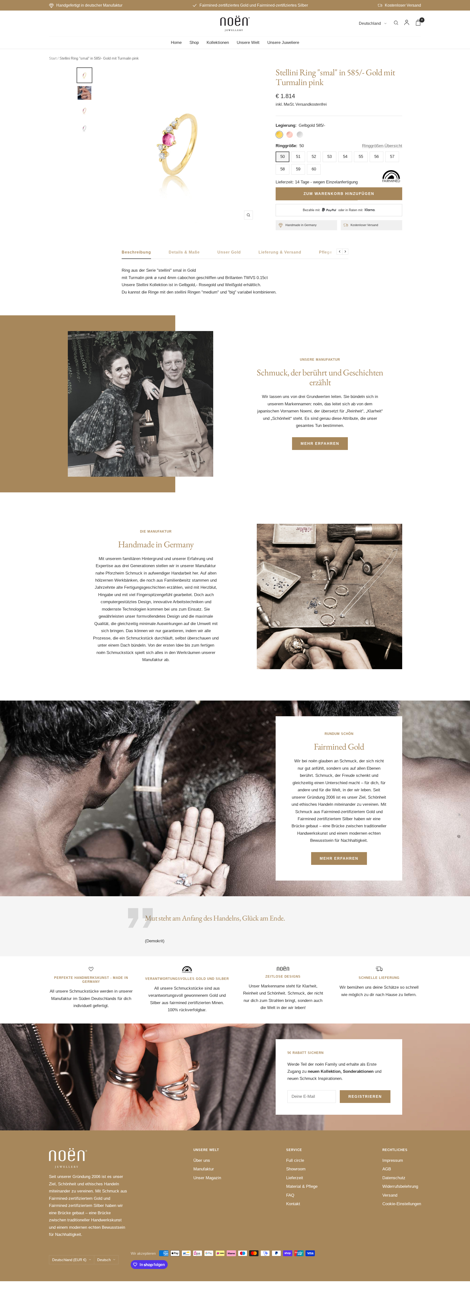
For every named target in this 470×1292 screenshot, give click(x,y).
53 (329, 156)
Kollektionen (218, 42)
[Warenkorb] (418, 24)
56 (376, 156)
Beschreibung (136, 252)
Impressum (392, 1160)
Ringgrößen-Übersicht (382, 145)
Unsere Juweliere (283, 42)
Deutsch (104, 1260)
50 (282, 156)
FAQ (290, 1195)
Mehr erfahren (320, 443)
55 (361, 156)
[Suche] (396, 24)
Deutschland (370, 24)
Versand (389, 1195)
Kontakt (293, 1204)
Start (53, 58)
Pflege (325, 252)
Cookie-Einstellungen (401, 1204)
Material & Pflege (301, 1186)
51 (298, 156)
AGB (386, 1169)
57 (392, 156)
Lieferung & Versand (279, 252)
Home (176, 42)
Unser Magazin (207, 1178)
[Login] (406, 23)
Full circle (295, 1160)
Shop (194, 42)
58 (282, 169)
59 (298, 169)
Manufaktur (203, 1169)
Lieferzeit (294, 1178)
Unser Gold (229, 252)
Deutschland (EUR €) (69, 1260)
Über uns (201, 1160)
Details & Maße (184, 252)
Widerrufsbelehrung (400, 1186)
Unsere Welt (248, 42)
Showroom (296, 1169)
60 (314, 169)
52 (314, 156)
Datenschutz (393, 1178)
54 (345, 156)
